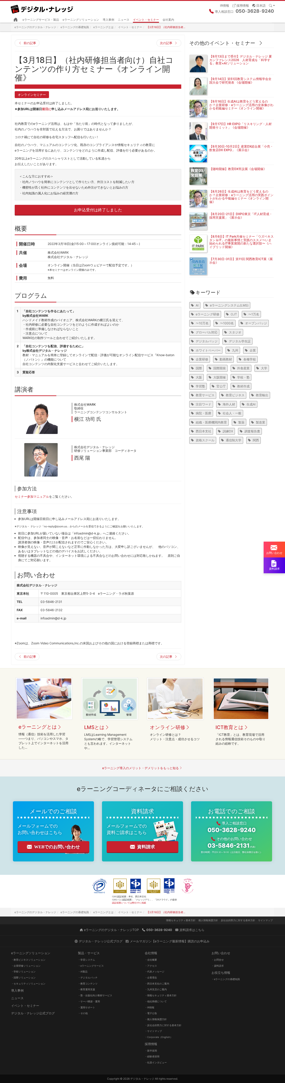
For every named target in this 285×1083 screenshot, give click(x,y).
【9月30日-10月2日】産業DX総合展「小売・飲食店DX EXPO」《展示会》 (241, 148)
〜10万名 (202, 323)
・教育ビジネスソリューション (28, 959)
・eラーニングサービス (91, 965)
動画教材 (226, 359)
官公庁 (221, 386)
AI (197, 305)
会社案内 (168, 19)
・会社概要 (151, 959)
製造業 (260, 422)
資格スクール (205, 440)
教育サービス (205, 395)
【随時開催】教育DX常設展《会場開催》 (238, 169)
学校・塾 (243, 377)
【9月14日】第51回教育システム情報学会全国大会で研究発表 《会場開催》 (240, 80)
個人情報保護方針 (208, 920)
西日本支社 (203, 431)
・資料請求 (218, 965)
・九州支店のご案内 (156, 989)
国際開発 (219, 368)
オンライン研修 (167, 727)
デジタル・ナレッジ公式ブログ (33, 1013)
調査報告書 (252, 431)
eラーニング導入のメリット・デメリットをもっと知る (140, 768)
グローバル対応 (207, 332)
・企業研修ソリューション (26, 965)
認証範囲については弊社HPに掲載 (129, 902)
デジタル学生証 (240, 341)
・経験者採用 (152, 1056)
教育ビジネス (235, 395)
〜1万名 (253, 314)
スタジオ (235, 332)
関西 (256, 440)
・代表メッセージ (154, 971)
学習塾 (200, 386)
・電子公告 (151, 1013)
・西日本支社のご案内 (157, 983)
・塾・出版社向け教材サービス (95, 995)
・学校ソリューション (23, 971)
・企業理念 (151, 977)
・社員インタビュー (156, 1062)
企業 (253, 350)
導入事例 (108, 19)
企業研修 (202, 359)
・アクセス (151, 965)
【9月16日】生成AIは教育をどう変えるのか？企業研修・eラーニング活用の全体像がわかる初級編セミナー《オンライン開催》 (241, 104)
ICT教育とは (230, 727)
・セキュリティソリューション (28, 983)
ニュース (123, 19)
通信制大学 (233, 440)
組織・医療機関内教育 (211, 422)
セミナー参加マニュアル (32, 496)
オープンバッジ (256, 323)
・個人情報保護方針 (156, 1019)
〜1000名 (227, 323)
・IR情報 (149, 1007)
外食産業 (243, 368)
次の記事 (166, 43)
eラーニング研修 (207, 314)
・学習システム (86, 959)
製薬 (241, 422)
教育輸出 (262, 395)
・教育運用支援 (86, 989)
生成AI (251, 404)
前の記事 (30, 43)
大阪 (199, 377)
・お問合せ (218, 959)
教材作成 (243, 386)
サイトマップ (265, 920)
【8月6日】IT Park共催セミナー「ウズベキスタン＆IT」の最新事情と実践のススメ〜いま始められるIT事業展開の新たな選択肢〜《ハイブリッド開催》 (241, 241)
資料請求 (146, 846)
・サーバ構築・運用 (89, 1001)
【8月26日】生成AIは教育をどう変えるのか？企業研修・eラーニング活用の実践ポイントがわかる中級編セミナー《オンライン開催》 (241, 196)
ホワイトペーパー (208, 350)
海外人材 (229, 404)
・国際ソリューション (23, 977)
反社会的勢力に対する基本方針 (238, 920)
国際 (199, 368)
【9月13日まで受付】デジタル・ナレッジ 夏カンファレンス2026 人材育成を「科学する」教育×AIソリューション (240, 59)
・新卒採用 (151, 1050)
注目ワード (203, 404)
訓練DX (228, 431)
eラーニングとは (37, 727)
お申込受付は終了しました (98, 210)
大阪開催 (219, 377)
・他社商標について (156, 1001)
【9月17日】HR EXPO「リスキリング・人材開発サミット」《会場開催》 (240, 125)
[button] (259, 5)
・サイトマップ (153, 1031)
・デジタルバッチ (88, 977)
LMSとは (94, 727)
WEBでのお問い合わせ (57, 846)
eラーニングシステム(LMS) (229, 305)
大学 (264, 368)
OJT (234, 314)
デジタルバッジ (207, 341)
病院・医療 (203, 413)
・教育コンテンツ (88, 983)
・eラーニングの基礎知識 (226, 979)
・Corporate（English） (159, 1037)
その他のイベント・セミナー (222, 43)
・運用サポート (86, 1007)
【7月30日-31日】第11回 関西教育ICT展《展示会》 (241, 260)
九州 (235, 350)
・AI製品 (83, 971)
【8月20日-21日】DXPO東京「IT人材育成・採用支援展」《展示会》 (240, 215)
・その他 (83, 1013)
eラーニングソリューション (81, 19)
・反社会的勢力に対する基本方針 (163, 1025)
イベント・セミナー (146, 19)
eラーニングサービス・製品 (40, 19)
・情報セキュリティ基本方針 (161, 995)
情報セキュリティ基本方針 (180, 920)
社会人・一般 (232, 413)
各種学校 (249, 359)
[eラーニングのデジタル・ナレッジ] (42, 7)
